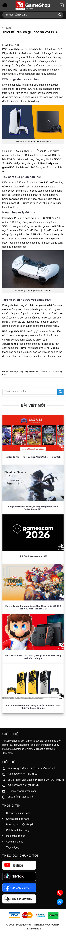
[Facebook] (19, 887)
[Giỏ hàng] (62, 5)
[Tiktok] (19, 876)
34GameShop (10, 344)
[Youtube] (19, 865)
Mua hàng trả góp (15, 836)
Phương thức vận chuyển (20, 824)
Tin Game (6, 28)
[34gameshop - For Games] (33, 5)
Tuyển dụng (12, 847)
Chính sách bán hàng (17, 830)
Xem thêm (7, 753)
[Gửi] (60, 15)
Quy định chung (14, 841)
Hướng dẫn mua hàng (18, 813)
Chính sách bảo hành (17, 819)
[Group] (19, 899)
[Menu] (4, 5)
